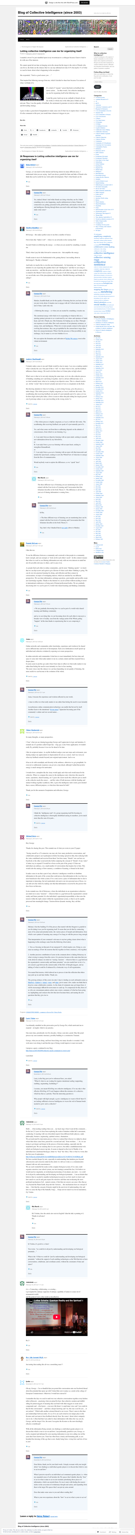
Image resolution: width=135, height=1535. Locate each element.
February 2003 (99, 539)
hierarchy (101, 283)
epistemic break (102, 279)
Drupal (95, 279)
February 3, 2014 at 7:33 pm (42, 195)
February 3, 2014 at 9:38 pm (34, 361)
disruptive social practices (106, 275)
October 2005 (99, 493)
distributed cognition (107, 277)
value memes (97, 313)
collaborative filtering (30, 147)
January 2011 (99, 431)
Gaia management (103, 281)
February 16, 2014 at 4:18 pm (36, 1239)
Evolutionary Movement (102, 156)
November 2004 (100, 510)
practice (109, 294)
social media (100, 304)
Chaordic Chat (99, 112)
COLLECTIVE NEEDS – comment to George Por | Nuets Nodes (44, 1012)
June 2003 (98, 531)
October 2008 (99, 453)
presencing (108, 296)
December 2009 (99, 440)
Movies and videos (100, 188)
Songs (97, 207)
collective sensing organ (102, 258)
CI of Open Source (100, 120)
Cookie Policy (37, 1532)
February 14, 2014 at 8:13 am (34, 1124)
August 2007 (99, 472)
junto (106, 285)
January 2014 (99, 398)
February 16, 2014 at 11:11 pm (35, 1285)
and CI (97, 103)
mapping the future (101, 289)
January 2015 (99, 385)
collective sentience (100, 263)
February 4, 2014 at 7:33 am (42, 604)
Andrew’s (38, 982)
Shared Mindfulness (101, 204)
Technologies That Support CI (103, 213)
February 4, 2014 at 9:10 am (46, 480)
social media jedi (110, 305)
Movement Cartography (101, 186)
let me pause (54, 709)
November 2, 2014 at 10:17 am (35, 1384)
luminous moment (98, 287)
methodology (97, 294)
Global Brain (99, 162)
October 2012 (99, 415)
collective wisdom (98, 267)
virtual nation (103, 313)
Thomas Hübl (99, 215)
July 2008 (98, 459)
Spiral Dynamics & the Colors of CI (105, 209)
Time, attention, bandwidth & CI (104, 217)
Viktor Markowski (32, 730)
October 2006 (99, 482)
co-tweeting (104, 244)
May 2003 (98, 533)
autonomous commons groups (100, 240)
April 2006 (98, 491)
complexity (98, 271)
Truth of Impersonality (101, 221)
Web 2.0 (108, 313)
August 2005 (99, 497)
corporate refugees (107, 271)
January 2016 (99, 374)
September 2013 (100, 402)
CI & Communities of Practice (103, 114)
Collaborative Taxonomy (102, 131)
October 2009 (99, 442)
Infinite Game (99, 169)
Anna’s (45, 982)
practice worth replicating (100, 296)
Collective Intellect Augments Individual (62, 145)
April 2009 (98, 450)
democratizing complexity (106, 273)
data (99, 273)
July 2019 (98, 351)
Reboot (97, 200)
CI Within (98, 124)
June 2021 (98, 343)
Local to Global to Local (102, 181)
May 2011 (98, 425)
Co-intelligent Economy (101, 126)
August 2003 (99, 528)
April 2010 (98, 438)
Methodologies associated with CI (104, 185)
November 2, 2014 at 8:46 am (42, 1074)
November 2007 (100, 467)
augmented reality (108, 238)
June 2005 (98, 499)
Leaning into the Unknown (102, 177)
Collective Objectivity (101, 137)
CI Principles (99, 122)
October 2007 (99, 469)
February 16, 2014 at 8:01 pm (40, 1209)
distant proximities (98, 277)
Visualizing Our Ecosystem (102, 224)
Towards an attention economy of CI (105, 219)
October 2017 (99, 362)
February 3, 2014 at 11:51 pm (34, 546)
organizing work (103, 294)
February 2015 (99, 383)
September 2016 (100, 368)
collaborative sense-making (104, 246)
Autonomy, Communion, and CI (104, 107)
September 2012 (100, 417)
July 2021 (98, 341)
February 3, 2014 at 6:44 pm (34, 167)
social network (97, 307)
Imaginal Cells (99, 168)
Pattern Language (100, 192)
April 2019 (98, 355)
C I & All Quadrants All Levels (103, 111)
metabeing (106, 291)
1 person (35, 404)
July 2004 (98, 516)
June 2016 (98, 372)
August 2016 (99, 370)
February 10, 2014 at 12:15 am (35, 1021)
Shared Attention (79, 145)
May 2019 (98, 353)
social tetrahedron (98, 309)
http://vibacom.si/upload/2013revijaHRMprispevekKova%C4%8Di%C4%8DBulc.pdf (54, 1156)
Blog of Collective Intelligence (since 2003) (50, 12)
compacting (101, 269)
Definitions (98, 149)
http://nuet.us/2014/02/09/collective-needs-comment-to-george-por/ (48, 1050)
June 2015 (98, 379)
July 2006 (98, 486)
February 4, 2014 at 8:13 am (42, 296)
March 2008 (99, 463)
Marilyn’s (31, 982)
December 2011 (99, 423)
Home (22, 40)
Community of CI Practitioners (103, 143)
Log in (97, 547)
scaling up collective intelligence (101, 300)
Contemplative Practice (101, 147)
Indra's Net (96, 285)
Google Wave (110, 281)
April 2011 (98, 427)
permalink (48, 147)
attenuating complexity (99, 238)
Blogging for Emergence (102, 109)
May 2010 (98, 436)
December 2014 (99, 387)
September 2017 (100, 364)
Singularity (98, 205)
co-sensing (96, 245)
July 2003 (98, 529)
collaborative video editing (100, 249)
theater (100, 311)
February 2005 (99, 507)
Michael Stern (31, 836)
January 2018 (99, 360)
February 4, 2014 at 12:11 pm (36, 692)
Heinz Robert (31, 164)
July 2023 (98, 338)
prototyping (96, 298)
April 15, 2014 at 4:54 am (33, 1360)
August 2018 (99, 358)
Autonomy (98, 105)
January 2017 (99, 366)
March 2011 (99, 429)
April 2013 (98, 410)
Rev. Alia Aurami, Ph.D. (34, 1357)
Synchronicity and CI (101, 211)
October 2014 (99, 391)
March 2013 (99, 412)
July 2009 (98, 448)
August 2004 (99, 514)
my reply (65, 528)
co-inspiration (109, 242)
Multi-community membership (103, 190)
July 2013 (98, 406)
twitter (108, 310)
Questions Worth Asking (102, 198)
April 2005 (98, 503)
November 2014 (100, 389)
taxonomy (96, 311)
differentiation (97, 275)
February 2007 (99, 476)
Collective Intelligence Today (103, 324)
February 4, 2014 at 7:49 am (42, 417)
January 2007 (99, 478)
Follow (97, 87)
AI (96, 101)
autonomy (109, 240)
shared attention (100, 302)
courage (95, 273)
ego (98, 279)
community (96, 269)
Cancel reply (54, 1516)
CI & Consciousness (101, 116)
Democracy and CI (100, 150)
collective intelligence (104, 252)
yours (50, 982)
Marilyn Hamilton (32, 227)
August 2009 (99, 446)
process (113, 296)
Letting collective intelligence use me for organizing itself (51, 51)
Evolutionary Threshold (101, 158)
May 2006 (98, 490)
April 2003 (98, 535)
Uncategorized (99, 223)
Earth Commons (100, 152)
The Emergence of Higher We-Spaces (31, 47)
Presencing (98, 196)
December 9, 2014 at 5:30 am (42, 1460)
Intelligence (98, 171)
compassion (107, 269)
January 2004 (99, 524)
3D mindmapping (98, 234)
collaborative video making (100, 251)
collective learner (98, 255)
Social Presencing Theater (107, 307)
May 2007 (98, 474)
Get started (84, 2)
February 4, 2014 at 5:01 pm (34, 732)
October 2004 (99, 512)
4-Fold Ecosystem (100, 97)
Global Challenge (100, 164)
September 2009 (100, 444)
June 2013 (98, 408)
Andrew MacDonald (33, 359)
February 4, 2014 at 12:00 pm (34, 641)
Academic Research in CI (102, 99)
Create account (99, 545)
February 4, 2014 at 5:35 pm (42, 808)
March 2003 (99, 537)
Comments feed (99, 550)
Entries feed (98, 548)
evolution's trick (110, 279)
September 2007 (100, 471)
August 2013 (99, 404)
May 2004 (98, 520)
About (28, 40)
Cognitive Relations (100, 128)
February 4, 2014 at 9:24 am (48, 508)
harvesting (96, 283)
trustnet (103, 311)
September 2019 (100, 349)
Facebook (96, 281)
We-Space (98, 230)
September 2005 (100, 495)
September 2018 (100, 357)
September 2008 (100, 455)
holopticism (107, 283)
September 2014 (100, 393)
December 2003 (99, 526)
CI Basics (98, 118)
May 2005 (98, 501)
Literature (98, 179)
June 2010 (98, 434)
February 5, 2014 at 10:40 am (36, 922)
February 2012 (99, 421)
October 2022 (99, 339)
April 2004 (98, 522)
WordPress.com (99, 552)
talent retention (111, 309)
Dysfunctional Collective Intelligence (76, 47)
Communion (99, 141)
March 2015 (99, 381)
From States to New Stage (102, 160)
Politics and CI (99, 194)
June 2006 (98, 488)
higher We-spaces (72, 338)
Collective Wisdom (100, 139)
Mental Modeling (100, 183)
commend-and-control (107, 267)
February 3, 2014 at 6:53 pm (34, 230)
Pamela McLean (32, 543)
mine (57, 982)
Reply (27, 186)
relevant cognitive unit (104, 298)
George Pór (41, 54)
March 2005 (99, 505)
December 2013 (99, 400)
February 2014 (99, 396)
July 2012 (98, 419)
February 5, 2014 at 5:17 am (34, 838)
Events (97, 154)
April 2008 (98, 461)
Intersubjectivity (100, 173)
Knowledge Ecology (101, 175)
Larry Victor (30, 1018)
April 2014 (98, 395)
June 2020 (98, 347)
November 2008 (100, 452)
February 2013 (99, 414)
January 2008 (99, 465)
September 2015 (100, 377)
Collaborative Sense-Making (42, 145)
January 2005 (99, 509)
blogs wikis (96, 242)
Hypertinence (99, 166)
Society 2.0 (104, 309)
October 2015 (99, 376)
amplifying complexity (102, 236)
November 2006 (100, 480)
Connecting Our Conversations (103, 145)
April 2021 (98, 345)
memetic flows (97, 292)
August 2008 (99, 457)
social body (108, 302)
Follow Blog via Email (101, 72)
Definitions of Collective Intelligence (105, 322)
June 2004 (98, 518)
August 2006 (99, 484)
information (102, 285)
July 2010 (98, 433)
